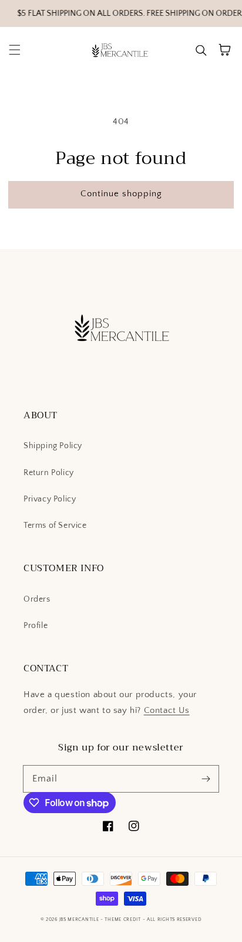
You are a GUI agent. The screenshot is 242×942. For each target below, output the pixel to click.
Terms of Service (55, 525)
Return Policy (48, 472)
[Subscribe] (206, 778)
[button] (15, 50)
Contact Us (167, 710)
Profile (35, 625)
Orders (37, 599)
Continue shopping (121, 194)
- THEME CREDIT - (123, 919)
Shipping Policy (52, 445)
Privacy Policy (49, 499)
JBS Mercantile (79, 919)
